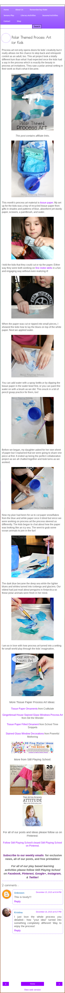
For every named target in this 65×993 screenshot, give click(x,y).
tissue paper (46, 202)
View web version (32, 989)
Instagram (54, 873)
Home (32, 984)
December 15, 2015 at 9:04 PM (48, 892)
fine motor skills (44, 268)
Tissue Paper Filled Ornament (23, 724)
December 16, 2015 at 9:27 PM (48, 912)
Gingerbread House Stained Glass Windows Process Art (32, 715)
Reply (17, 901)
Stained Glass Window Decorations (25, 733)
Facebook (14, 873)
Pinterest (28, 873)
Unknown (19, 893)
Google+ (40, 873)
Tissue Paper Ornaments (24, 708)
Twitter (33, 877)
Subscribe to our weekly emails (23, 855)
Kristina (18, 912)
